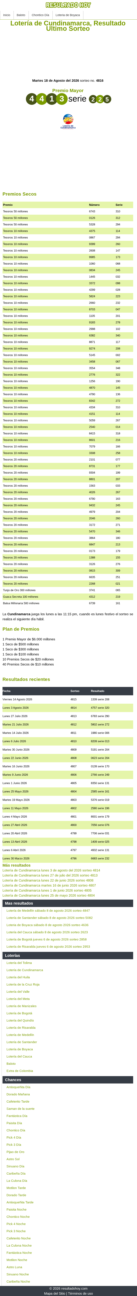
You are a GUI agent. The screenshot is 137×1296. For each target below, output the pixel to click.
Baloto (21, 15)
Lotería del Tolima (19, 963)
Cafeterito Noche (19, 1238)
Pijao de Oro (15, 1152)
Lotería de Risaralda (21, 1027)
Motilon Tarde (16, 1188)
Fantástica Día (17, 1116)
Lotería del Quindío (20, 1020)
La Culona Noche (19, 1245)
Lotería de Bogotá (19, 1013)
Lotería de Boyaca (20, 1049)
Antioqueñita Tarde (20, 1202)
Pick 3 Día (14, 1144)
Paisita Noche (17, 1209)
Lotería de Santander (22, 1042)
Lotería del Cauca (19, 1056)
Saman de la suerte (21, 1108)
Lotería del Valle (18, 991)
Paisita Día (14, 1123)
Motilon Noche (17, 1260)
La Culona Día (17, 1180)
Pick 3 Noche (16, 1231)
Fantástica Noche (19, 1252)
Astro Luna (14, 1267)
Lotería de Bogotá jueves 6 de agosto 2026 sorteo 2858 (47, 939)
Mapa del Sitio (54, 1293)
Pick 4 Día (14, 1137)
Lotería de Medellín (20, 1035)
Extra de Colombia (20, 1071)
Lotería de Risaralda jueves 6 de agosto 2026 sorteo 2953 (48, 946)
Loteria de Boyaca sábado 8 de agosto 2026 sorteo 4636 (48, 925)
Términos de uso (80, 1293)
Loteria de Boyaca (68, 15)
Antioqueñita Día (18, 1087)
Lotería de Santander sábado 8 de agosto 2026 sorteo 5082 (50, 918)
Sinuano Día (15, 1166)
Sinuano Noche (18, 1274)
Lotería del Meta (18, 999)
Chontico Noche (18, 1216)
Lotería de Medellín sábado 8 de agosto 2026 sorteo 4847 (48, 910)
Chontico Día (40, 15)
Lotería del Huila (18, 977)
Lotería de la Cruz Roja (23, 984)
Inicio (6, 15)
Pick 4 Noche (16, 1224)
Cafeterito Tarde (18, 1101)
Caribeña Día (16, 1173)
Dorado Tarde (16, 1195)
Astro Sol (13, 1159)
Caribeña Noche (18, 1281)
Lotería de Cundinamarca (25, 970)
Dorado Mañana (18, 1094)
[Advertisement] (68, 54)
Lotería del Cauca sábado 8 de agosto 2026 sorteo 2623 (47, 932)
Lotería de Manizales (22, 1006)
